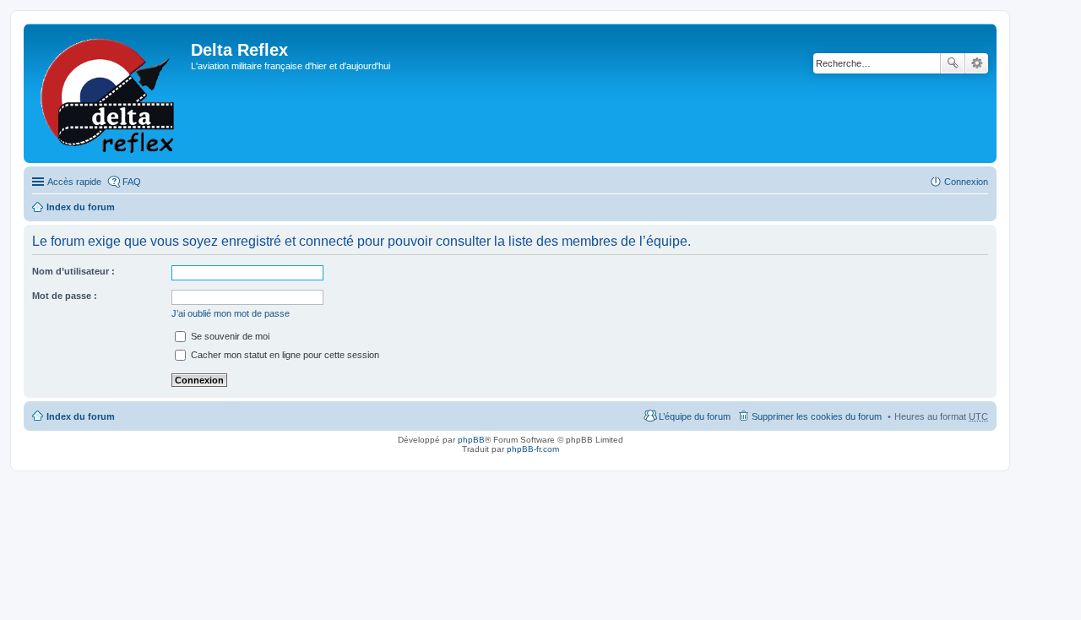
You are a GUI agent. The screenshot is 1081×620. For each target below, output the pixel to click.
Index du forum (80, 207)
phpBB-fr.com (533, 449)
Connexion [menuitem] (966, 182)
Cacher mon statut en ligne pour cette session (283, 355)
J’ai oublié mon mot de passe (230, 313)
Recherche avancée (976, 63)
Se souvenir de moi (228, 336)
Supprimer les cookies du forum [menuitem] (817, 416)
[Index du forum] (109, 93)
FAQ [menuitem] (131, 182)
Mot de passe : (64, 296)
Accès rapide (74, 182)
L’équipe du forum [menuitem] (695, 416)
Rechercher (952, 63)
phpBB (471, 439)
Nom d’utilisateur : (73, 271)
